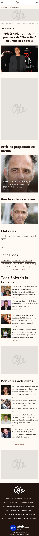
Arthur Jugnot (6, 260)
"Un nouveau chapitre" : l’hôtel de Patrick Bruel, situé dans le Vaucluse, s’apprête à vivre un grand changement (25, 305)
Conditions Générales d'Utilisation (18, 498)
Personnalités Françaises (21, 236)
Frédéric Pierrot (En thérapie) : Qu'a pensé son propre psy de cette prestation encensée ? (18, 184)
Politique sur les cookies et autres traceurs (18, 506)
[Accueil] (17, 2)
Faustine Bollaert (7, 267)
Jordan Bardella (6, 263)
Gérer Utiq (17, 518)
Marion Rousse (30, 263)
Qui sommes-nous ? (11, 502)
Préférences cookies (30, 518)
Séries (3, 239)
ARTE (3, 236)
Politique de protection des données (18, 510)
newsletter (36, 2)
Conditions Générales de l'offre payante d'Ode (18, 514)
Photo (33, 236)
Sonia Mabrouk (18, 263)
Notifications (6, 518)
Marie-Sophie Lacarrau (21, 267)
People (9, 236)
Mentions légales (27, 502)
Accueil (3, 23)
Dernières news (10, 23)
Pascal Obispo (27, 260)
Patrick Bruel (16, 260)
